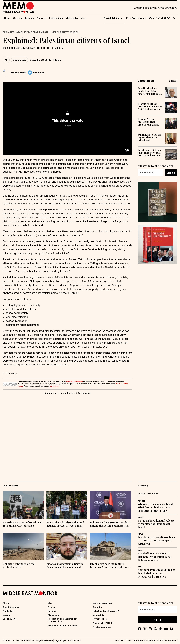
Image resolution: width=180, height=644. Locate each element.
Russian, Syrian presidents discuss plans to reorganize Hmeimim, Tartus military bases (148, 122)
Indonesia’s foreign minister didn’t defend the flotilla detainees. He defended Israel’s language (110, 524)
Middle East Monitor (74, 382)
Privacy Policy (100, 619)
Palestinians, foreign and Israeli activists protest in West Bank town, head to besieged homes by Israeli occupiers (65, 524)
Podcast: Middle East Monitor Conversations (62, 620)
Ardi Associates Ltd (168, 640)
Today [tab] (141, 493)
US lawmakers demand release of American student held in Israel (156, 524)
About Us (97, 607)
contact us (54, 386)
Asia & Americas (11, 607)
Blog (50, 603)
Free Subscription (136, 18)
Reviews (29, 18)
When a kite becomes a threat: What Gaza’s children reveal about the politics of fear (156, 507)
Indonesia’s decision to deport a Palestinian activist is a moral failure (65, 565)
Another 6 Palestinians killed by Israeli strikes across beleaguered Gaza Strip (156, 573)
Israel (19, 32)
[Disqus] (67, 434)
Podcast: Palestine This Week (62, 625)
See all (173, 80)
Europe (6, 615)
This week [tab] (152, 493)
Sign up (171, 172)
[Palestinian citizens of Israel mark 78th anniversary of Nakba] (23, 505)
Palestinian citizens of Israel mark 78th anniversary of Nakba (23, 524)
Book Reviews (10, 619)
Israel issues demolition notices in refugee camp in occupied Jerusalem (156, 540)
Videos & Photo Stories (65, 32)
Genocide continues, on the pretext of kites (19, 565)
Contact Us (98, 615)
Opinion (17, 18)
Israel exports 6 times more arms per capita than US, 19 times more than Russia (150, 153)
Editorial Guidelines (102, 603)
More (83, 18)
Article (141, 501)
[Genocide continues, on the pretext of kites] (23, 546)
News (7, 18)
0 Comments (19, 60)
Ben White (20, 72)
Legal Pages (60, 640)
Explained (9, 32)
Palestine (45, 32)
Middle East (31, 32)
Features (41, 18)
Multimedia (72, 18)
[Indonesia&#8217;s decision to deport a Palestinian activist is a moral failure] (66, 546)
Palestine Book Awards (104, 611)
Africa (6, 603)
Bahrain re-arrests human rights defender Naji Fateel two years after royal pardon (150, 106)
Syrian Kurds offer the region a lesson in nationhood (149, 137)
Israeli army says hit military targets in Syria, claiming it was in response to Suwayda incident (110, 565)
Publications (56, 18)
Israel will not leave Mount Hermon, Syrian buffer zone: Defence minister (154, 557)
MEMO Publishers (101, 623)
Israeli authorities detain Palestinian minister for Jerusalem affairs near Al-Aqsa (150, 91)
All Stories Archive (102, 627)
